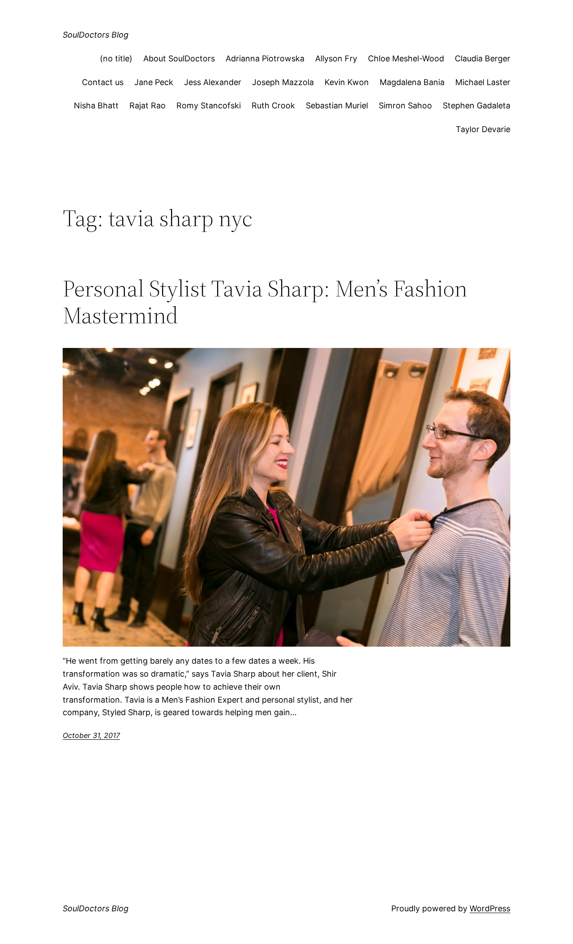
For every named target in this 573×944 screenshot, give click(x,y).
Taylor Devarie (483, 129)
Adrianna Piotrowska (265, 58)
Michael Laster (482, 82)
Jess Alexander (212, 82)
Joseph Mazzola (283, 82)
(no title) (116, 58)
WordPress (490, 908)
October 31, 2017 (91, 735)
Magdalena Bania (412, 82)
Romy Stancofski (208, 105)
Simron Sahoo (405, 105)
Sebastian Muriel (337, 105)
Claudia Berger (482, 58)
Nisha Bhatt (96, 105)
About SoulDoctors (179, 58)
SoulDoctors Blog (95, 34)
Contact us (103, 82)
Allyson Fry (336, 58)
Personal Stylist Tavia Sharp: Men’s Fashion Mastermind (265, 302)
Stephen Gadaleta (476, 105)
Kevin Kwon (347, 82)
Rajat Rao (147, 105)
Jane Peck (153, 82)
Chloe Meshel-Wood (406, 58)
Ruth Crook (273, 105)
